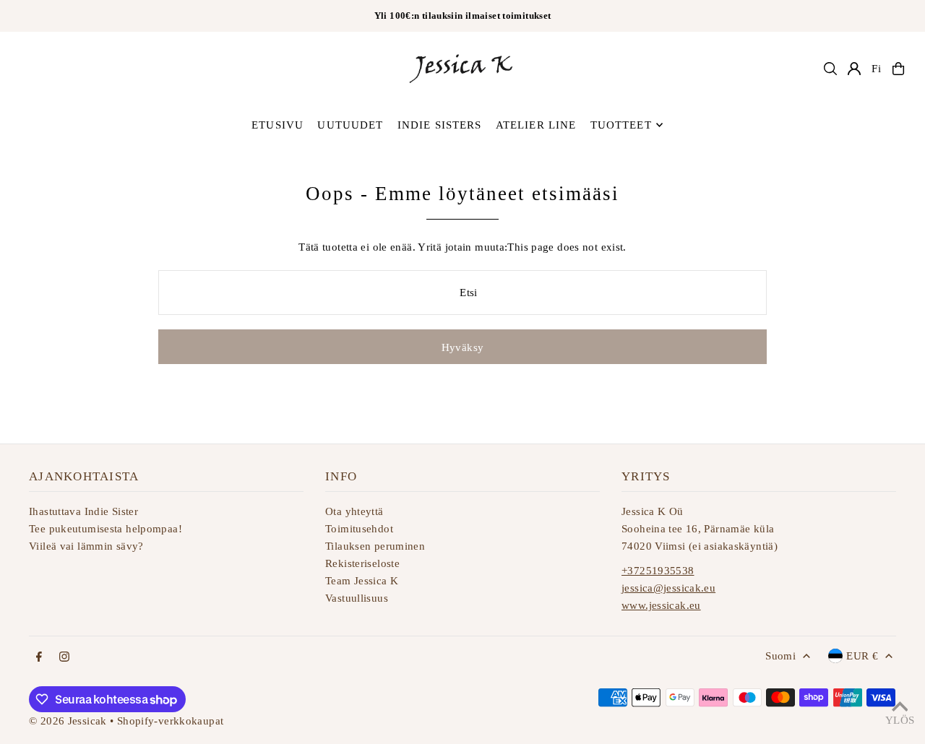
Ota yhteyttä (354, 511)
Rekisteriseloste (362, 563)
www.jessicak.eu (661, 605)
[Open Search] (830, 68)
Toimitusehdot (359, 529)
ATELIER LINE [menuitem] (536, 125)
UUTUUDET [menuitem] (350, 125)
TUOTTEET (621, 125)
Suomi (780, 656)
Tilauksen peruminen (375, 546)
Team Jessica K (361, 581)
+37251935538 (657, 570)
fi (877, 68)
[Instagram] (64, 658)
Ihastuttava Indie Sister (83, 511)
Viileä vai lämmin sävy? (86, 546)
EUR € (862, 656)
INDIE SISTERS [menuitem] (439, 125)
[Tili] (854, 68)
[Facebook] (39, 658)
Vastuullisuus (356, 598)
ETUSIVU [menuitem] (277, 125)
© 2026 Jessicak (68, 721)
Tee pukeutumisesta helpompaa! (105, 529)
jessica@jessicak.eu (668, 588)
